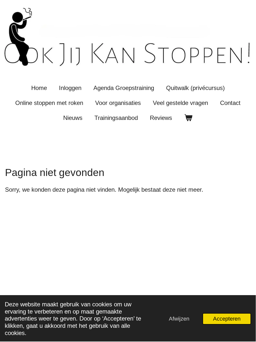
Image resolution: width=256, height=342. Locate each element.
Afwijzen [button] (179, 319)
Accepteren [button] (227, 319)
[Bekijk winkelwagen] (188, 118)
